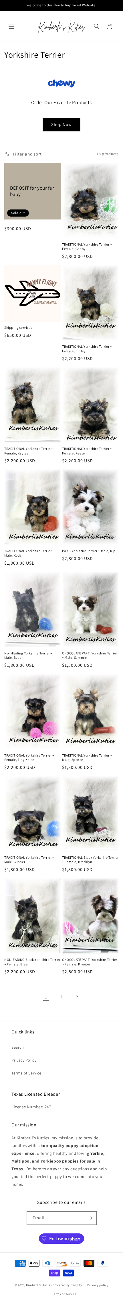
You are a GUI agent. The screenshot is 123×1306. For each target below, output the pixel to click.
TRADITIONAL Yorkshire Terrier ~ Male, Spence (87, 757)
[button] (11, 26)
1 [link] (46, 997)
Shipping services (18, 327)
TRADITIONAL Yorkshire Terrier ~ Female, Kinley (87, 348)
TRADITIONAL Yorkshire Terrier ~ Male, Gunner (29, 859)
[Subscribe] (90, 1218)
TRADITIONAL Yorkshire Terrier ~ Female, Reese (87, 450)
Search (17, 1047)
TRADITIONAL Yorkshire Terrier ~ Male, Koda (29, 553)
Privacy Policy (23, 1060)
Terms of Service (26, 1073)
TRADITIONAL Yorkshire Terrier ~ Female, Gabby (87, 246)
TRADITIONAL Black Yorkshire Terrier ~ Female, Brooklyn (90, 859)
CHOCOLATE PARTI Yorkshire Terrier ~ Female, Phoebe (89, 961)
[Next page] (77, 996)
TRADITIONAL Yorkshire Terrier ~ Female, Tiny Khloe (29, 757)
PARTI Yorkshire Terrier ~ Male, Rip (89, 551)
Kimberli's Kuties (39, 1285)
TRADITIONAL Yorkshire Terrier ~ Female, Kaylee (29, 450)
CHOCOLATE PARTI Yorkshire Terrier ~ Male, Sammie (89, 655)
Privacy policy (97, 1285)
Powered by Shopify (67, 1285)
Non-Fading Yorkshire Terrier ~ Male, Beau (28, 655)
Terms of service (64, 1294)
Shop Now (61, 124)
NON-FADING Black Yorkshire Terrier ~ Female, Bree (32, 961)
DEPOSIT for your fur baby (32, 191)
